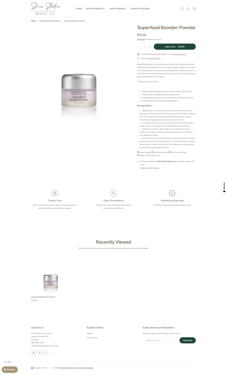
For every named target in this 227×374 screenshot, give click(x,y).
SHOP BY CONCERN (140, 8)
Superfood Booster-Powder (43, 297)
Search (90, 333)
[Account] (188, 8)
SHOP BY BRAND (117, 8)
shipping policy (179, 54)
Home (33, 21)
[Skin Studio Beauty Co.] (46, 8)
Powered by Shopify (85, 368)
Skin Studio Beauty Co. (68, 368)
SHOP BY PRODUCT (95, 8)
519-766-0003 (37, 342)
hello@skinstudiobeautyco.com (45, 345)
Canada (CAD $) (41, 368)
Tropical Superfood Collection (50, 21)
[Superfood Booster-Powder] (50, 273)
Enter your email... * (153, 340)
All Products (92, 337)
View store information (149, 168)
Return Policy (155, 58)
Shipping (140, 39)
